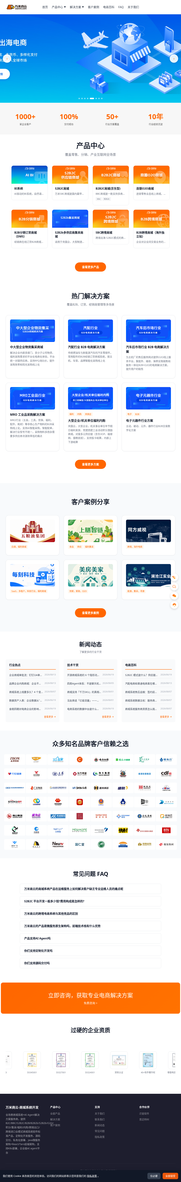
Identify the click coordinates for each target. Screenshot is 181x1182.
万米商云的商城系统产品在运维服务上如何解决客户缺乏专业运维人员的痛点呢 (73, 889)
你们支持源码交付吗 (37, 963)
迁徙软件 (144, 1113)
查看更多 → (50, 716)
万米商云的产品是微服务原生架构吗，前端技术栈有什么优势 (62, 926)
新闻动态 (100, 1125)
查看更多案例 (90, 613)
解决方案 (55, 1119)
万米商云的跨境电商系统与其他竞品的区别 (51, 914)
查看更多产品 (90, 267)
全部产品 (55, 1113)
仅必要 (154, 1176)
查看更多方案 (90, 464)
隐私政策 (100, 1137)
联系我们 (100, 1119)
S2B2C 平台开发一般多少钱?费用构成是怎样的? (54, 901)
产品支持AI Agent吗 (37, 938)
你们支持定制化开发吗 (38, 951)
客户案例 (55, 1125)
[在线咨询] (174, 605)
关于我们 (100, 1113)
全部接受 (170, 1176)
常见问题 (100, 1131)
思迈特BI (144, 1119)
